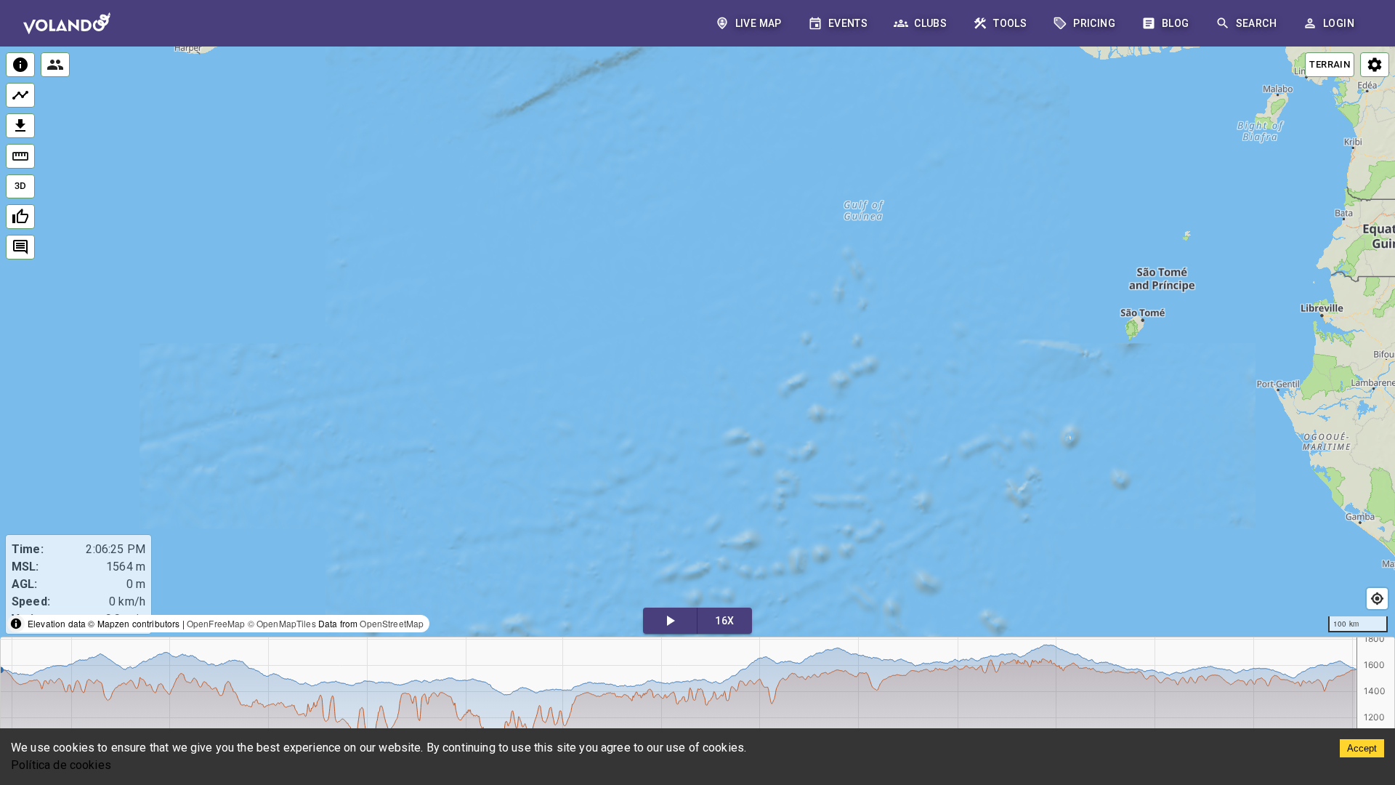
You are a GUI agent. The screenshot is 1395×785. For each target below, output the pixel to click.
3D (21, 185)
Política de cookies (61, 765)
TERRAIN (1329, 64)
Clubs (930, 23)
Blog (1175, 23)
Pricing (1094, 23)
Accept (1362, 748)
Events (848, 23)
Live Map (758, 23)
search (1256, 23)
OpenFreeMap (216, 623)
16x (724, 621)
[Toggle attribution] (16, 623)
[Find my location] (1377, 598)
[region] (697, 343)
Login (1338, 23)
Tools (1010, 23)
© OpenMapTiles (282, 623)
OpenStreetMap (392, 623)
